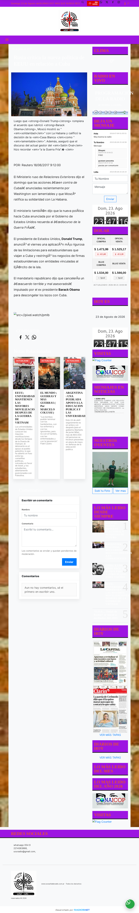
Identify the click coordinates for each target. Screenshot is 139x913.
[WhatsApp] (102, 3)
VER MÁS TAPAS (110, 735)
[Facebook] (114, 3)
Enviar (69, 562)
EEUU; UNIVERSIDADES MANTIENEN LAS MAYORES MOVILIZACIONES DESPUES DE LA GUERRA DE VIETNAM (24, 407)
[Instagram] (120, 3)
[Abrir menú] (7, 40)
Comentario (27, 523)
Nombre (26, 509)
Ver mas (120, 490)
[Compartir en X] (27, 337)
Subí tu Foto (102, 490)
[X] (108, 3)
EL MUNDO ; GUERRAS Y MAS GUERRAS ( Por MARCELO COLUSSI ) (48, 402)
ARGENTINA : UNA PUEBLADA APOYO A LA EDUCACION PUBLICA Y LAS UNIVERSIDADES (74, 404)
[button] (84, 3)
